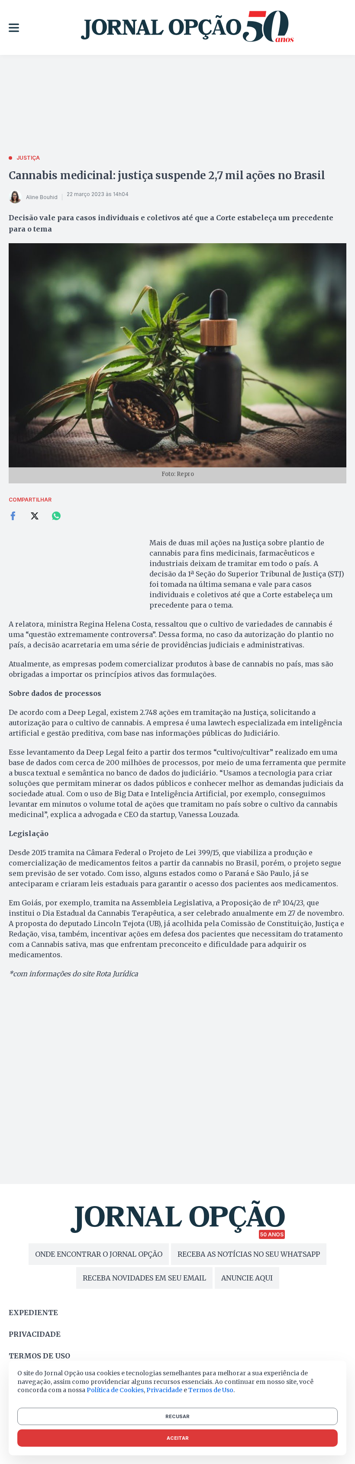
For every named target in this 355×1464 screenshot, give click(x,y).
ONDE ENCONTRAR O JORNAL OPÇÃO (98, 1254)
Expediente (33, 1312)
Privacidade (35, 1334)
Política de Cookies (115, 1390)
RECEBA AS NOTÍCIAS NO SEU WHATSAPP (249, 1254)
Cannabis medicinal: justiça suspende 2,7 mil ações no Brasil (167, 175)
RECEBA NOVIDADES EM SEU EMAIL (144, 1278)
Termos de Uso (210, 1390)
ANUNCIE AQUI (247, 1278)
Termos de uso (39, 1355)
